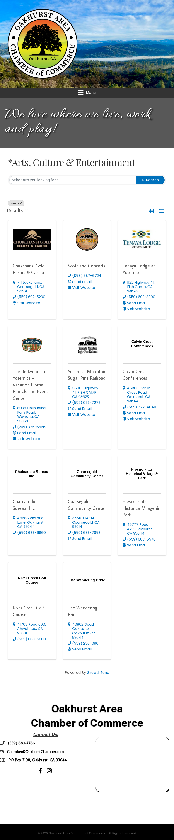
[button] (151, 211)
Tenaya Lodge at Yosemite (139, 268)
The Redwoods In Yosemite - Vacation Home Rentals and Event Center (30, 384)
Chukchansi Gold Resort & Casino (29, 268)
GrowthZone (98, 672)
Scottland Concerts (86, 265)
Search (152, 180)
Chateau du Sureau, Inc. (24, 504)
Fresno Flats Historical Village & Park (141, 508)
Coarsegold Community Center (87, 504)
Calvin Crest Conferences (135, 374)
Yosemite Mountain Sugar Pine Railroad (87, 374)
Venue (15, 203)
